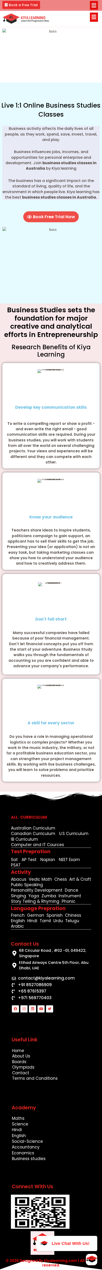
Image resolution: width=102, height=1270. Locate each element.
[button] (21, 5)
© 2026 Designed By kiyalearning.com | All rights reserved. (51, 1263)
